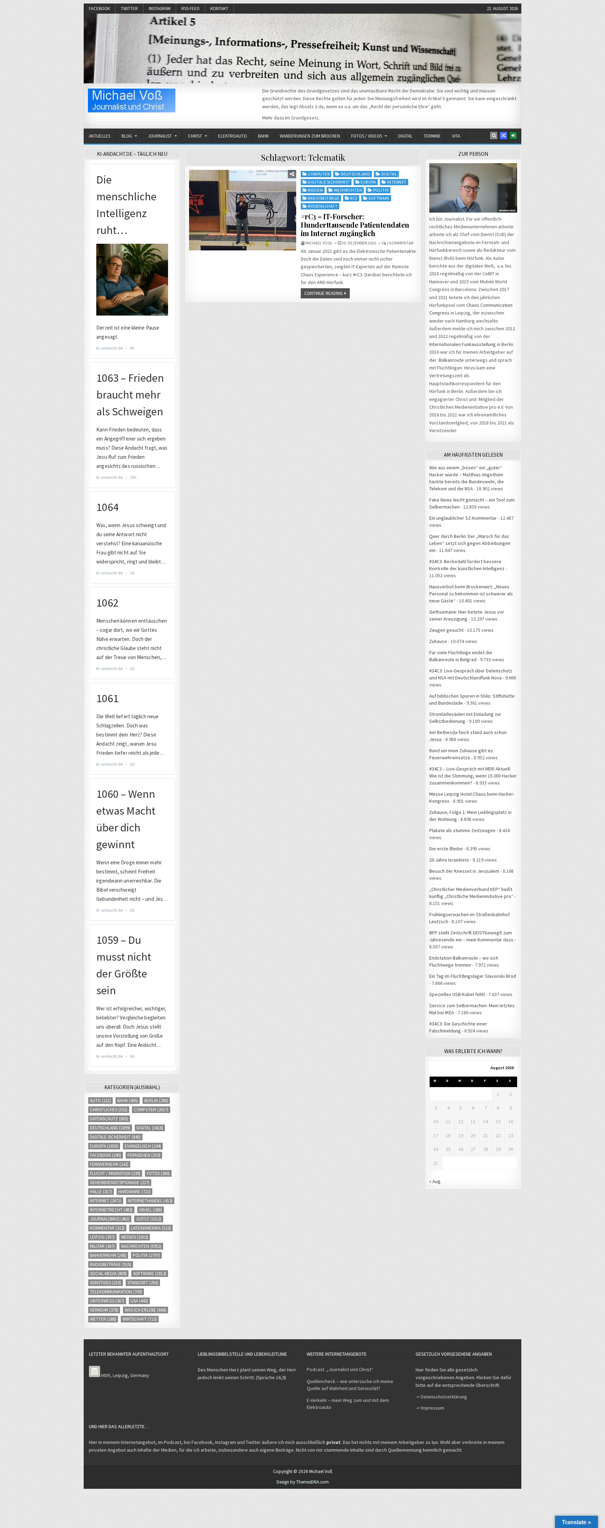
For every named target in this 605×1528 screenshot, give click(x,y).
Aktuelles (99, 136)
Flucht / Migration (115, 1173)
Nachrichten (348, 190)
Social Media (108, 1274)
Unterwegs (107, 1301)
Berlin (156, 1101)
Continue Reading (323, 293)
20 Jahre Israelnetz (449, 860)
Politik (381, 190)
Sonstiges (105, 1283)
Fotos (158, 1173)
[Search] (493, 135)
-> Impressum (430, 1408)
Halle (101, 1192)
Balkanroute (451, 360)
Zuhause (438, 641)
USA (139, 1301)
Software (378, 198)
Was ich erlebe (145, 1310)
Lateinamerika (151, 1228)
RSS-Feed (190, 9)
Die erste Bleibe (446, 848)
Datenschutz (109, 1119)
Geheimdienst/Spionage (119, 1182)
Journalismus (110, 1219)
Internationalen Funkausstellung (462, 344)
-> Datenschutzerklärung (441, 1397)
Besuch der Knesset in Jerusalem (464, 871)
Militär (102, 1246)
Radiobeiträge (323, 198)
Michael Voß (319, 243)
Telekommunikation (116, 1292)
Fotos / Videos (366, 136)
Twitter (129, 9)
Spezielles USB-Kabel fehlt (457, 994)
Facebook (99, 9)
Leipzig (102, 1237)
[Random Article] (503, 135)
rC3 (353, 198)
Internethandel (150, 1201)
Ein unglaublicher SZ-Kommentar (463, 518)
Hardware (134, 1192)
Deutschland (355, 174)
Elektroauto (232, 136)
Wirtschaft (140, 1319)
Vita (456, 136)
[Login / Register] (513, 135)
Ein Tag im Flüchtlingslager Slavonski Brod (472, 976)
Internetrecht (111, 1210)
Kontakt (219, 9)
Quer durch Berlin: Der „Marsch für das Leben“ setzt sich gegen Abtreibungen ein (469, 543)
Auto (100, 1101)
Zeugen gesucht (446, 630)
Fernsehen (143, 1155)
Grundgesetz (305, 118)
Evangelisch (143, 1146)
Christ (195, 136)
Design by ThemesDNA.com (303, 1482)
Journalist (160, 136)
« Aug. (435, 1181)
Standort (142, 1283)
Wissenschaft (323, 206)
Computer (318, 174)
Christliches (108, 1110)
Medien (315, 190)
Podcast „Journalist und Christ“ (340, 1369)
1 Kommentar (400, 243)
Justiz (148, 1219)
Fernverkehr (109, 1164)
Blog (126, 136)
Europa (368, 182)
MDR (105, 1375)
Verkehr (104, 1310)
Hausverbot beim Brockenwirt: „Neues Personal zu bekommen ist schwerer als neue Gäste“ (471, 593)
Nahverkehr (108, 1255)
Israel (150, 1210)
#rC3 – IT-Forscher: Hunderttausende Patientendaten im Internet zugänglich (355, 225)
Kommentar (107, 1228)
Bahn (263, 136)
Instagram (160, 9)
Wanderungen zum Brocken (310, 136)
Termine (432, 136)
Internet (396, 182)
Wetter (103, 1319)
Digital (405, 136)
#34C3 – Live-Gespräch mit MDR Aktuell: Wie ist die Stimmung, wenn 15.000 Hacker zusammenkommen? (473, 776)
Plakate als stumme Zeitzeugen (462, 830)
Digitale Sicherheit (329, 182)
